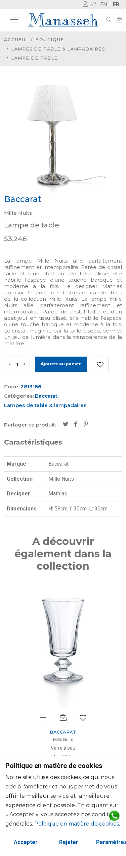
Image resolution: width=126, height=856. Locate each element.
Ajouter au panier (61, 363)
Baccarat (46, 396)
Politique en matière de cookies (76, 824)
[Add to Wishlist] (100, 364)
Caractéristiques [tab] (33, 442)
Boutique (50, 39)
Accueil (15, 39)
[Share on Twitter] (65, 425)
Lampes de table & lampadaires (58, 49)
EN (103, 4)
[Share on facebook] (75, 425)
